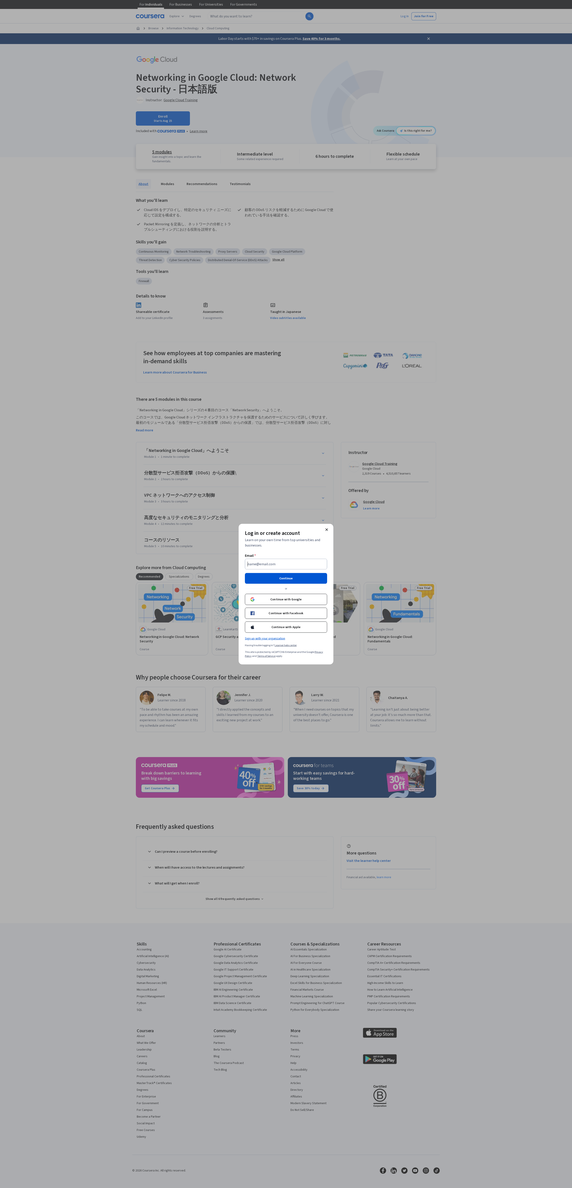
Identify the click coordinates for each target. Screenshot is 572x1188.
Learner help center (286, 645)
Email (250, 555)
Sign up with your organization (265, 638)
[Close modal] (327, 529)
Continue (286, 578)
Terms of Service (266, 656)
